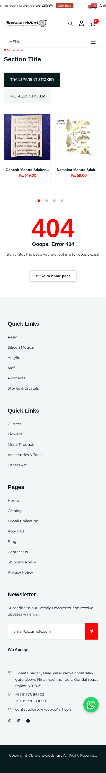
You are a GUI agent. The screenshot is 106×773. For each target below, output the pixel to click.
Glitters (14, 424)
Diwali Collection (23, 521)
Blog (12, 541)
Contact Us (18, 552)
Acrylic (14, 357)
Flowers (15, 434)
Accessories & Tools (25, 454)
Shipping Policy (22, 562)
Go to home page (55, 276)
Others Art (17, 465)
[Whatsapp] (10, 721)
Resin (12, 337)
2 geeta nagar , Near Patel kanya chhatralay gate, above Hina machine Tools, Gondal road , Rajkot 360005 (56, 679)
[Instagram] (19, 721)
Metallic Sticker (27, 96)
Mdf (11, 368)
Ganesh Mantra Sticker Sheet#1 (33, 170)
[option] (27, 156)
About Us (16, 531)
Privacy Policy (20, 572)
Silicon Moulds (21, 347)
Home (13, 500)
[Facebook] (28, 721)
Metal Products (21, 444)
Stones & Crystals (23, 388)
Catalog (15, 510)
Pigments (16, 378)
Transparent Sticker (32, 79)
